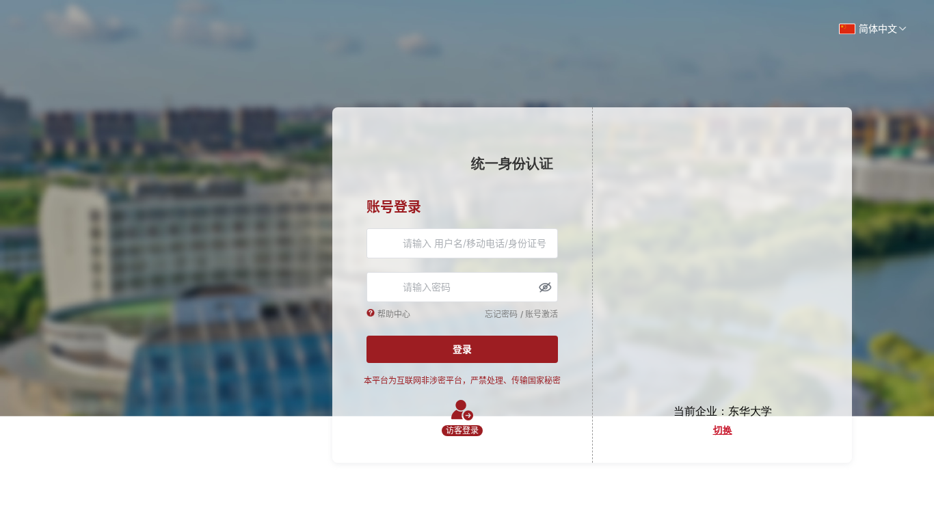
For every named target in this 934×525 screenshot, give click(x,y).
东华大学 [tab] (750, 411)
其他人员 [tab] (722, 430)
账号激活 (541, 314)
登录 (462, 349)
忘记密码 (501, 314)
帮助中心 (393, 314)
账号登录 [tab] (393, 207)
